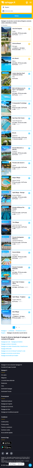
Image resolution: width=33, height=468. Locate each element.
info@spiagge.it (8, 462)
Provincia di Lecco (21, 330)
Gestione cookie (5, 430)
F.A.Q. (2, 386)
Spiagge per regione (6, 404)
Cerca (16, 16)
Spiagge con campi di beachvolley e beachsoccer (14, 346)
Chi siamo (4, 375)
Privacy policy (5, 424)
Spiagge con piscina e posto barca (10, 353)
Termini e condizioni (6, 427)
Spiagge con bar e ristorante (8, 344)
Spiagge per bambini (16, 342)
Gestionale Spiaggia (6, 388)
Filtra (21, 464)
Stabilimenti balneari (6, 401)
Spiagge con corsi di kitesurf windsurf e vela (13, 351)
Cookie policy (5, 421)
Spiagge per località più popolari (9, 412)
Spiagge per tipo (5, 409)
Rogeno (3, 333)
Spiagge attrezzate (6, 348)
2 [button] (16, 327)
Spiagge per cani (5, 342)
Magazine (4, 377)
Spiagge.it (4, 330)
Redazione (4, 383)
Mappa (14, 464)
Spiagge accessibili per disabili (9, 355)
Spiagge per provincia (7, 406)
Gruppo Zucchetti (11, 367)
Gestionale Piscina (6, 391)
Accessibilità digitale (7, 432)
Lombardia (11, 330)
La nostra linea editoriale (7, 380)
